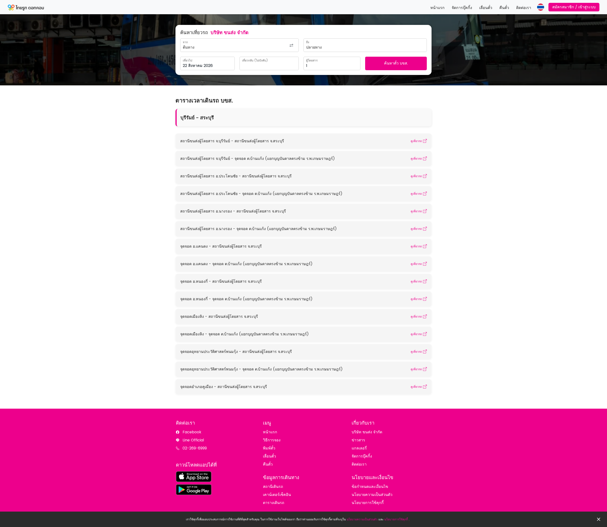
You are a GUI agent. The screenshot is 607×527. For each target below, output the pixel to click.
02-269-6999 (195, 448)
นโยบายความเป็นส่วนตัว (362, 519)
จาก (185, 42)
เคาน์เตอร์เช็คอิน (277, 494)
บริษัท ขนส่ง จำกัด (367, 432)
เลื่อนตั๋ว (485, 7)
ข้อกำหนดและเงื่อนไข (370, 486)
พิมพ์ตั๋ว (269, 448)
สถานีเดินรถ (273, 486)
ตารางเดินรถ (273, 502)
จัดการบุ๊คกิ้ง (462, 7)
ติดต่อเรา (523, 7)
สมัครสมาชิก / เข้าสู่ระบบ (574, 7)
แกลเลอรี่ (359, 448)
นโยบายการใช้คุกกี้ (396, 519)
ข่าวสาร (358, 440)
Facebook (192, 432)
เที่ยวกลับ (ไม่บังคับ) (255, 60)
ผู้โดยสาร (311, 60)
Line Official (193, 440)
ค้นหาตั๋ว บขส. (396, 63)
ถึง (307, 42)
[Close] (599, 519)
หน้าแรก (437, 7)
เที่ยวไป (187, 60)
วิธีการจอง (272, 440)
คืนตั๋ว (504, 7)
